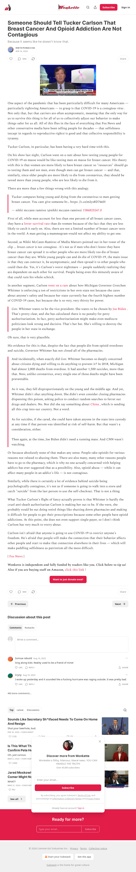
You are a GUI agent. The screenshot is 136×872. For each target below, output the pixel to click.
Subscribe (108, 7)
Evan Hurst (28, 732)
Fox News (16, 556)
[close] (99, 741)
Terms (83, 848)
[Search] (88, 7)
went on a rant (58, 285)
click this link (74, 569)
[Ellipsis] (126, 658)
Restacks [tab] (29, 627)
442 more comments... (20, 693)
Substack (52, 865)
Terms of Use (84, 795)
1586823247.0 (92, 210)
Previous (20, 604)
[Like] (11, 59)
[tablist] (22, 627)
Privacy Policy (93, 798)
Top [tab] (11, 710)
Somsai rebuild (23, 658)
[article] (68, 728)
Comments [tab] (15, 627)
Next (118, 604)
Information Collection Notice (67, 798)
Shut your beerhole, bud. (22, 728)
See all (14, 799)
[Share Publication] (95, 7)
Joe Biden (119, 309)
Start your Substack (59, 856)
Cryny (18, 674)
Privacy (74, 848)
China (94, 404)
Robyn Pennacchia (25, 48)
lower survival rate (37, 223)
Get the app (84, 856)
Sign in (125, 7)
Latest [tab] (20, 710)
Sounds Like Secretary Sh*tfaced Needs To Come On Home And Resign (53, 721)
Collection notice (98, 848)
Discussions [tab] (33, 710)
